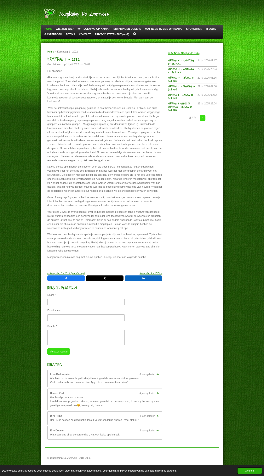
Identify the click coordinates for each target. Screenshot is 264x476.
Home (50, 51)
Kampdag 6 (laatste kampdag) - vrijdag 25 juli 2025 (180, 107)
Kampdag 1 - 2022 (67, 51)
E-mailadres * (54, 310)
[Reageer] (157, 374)
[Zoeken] (134, 34)
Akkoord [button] (249, 470)
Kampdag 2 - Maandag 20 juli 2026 (181, 88)
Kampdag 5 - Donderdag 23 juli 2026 (181, 62)
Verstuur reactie (58, 351)
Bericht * (52, 326)
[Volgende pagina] (202, 118)
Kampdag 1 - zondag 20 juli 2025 (180, 96)
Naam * (51, 294)
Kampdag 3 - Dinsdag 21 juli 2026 (181, 79)
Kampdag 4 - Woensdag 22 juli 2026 (181, 70)
